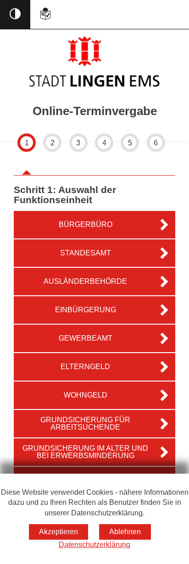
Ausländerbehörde (85, 281)
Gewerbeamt (85, 338)
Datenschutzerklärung (94, 544)
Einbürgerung (85, 310)
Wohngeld (85, 395)
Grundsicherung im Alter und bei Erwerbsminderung (85, 451)
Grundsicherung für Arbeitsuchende (85, 423)
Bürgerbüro (85, 224)
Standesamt (85, 253)
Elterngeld (85, 366)
